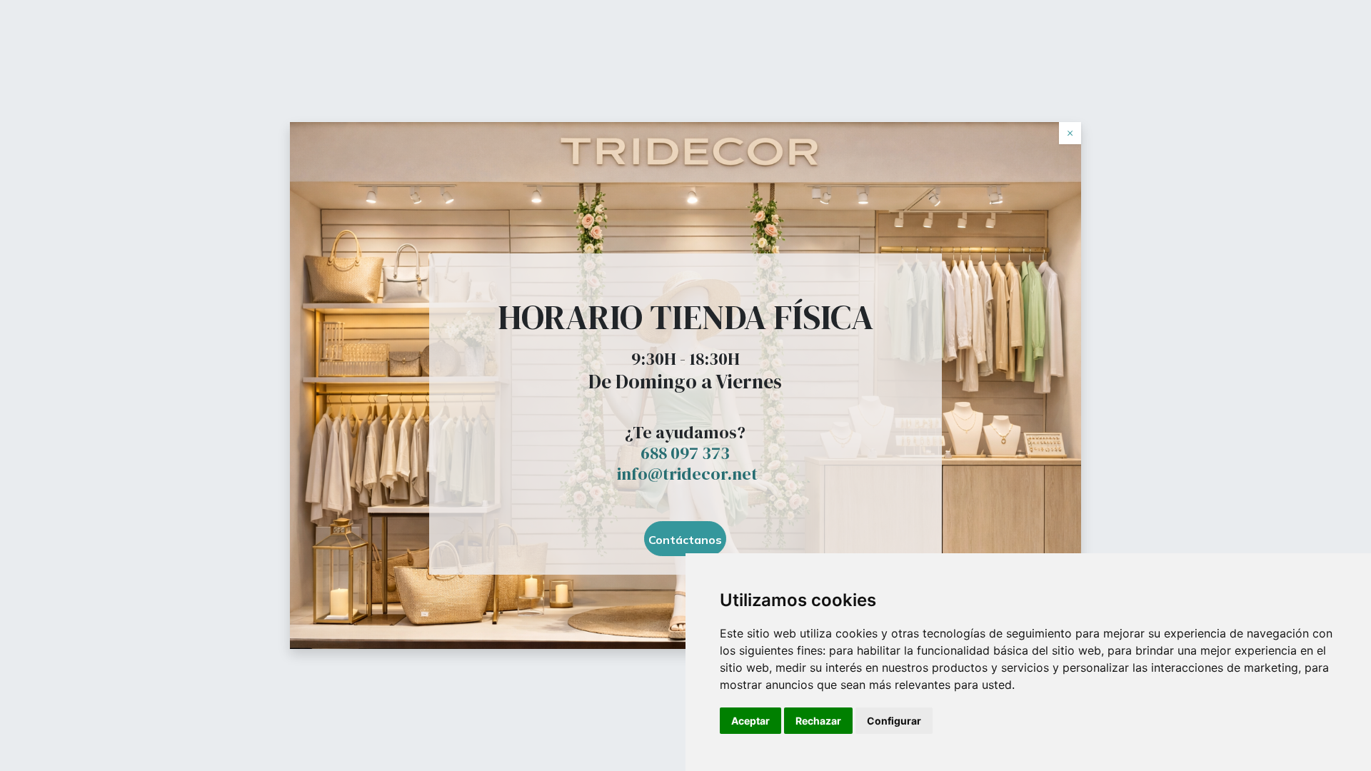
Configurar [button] (894, 721)
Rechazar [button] (818, 721)
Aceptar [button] (750, 721)
